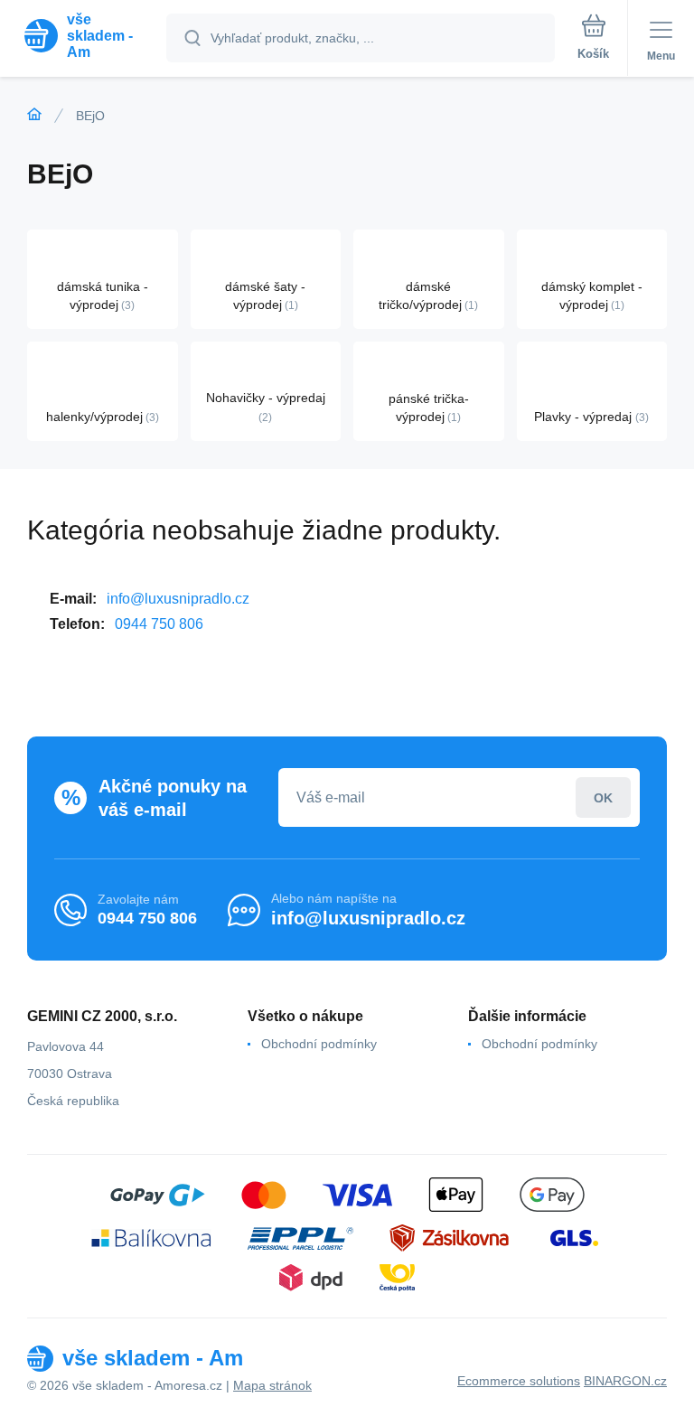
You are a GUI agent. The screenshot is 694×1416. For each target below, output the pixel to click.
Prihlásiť (603, 797)
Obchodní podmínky (319, 1043)
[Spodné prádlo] (34, 115)
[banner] (84, 35)
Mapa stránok (272, 1385)
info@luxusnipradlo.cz (178, 598)
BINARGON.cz (625, 1381)
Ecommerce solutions (518, 1381)
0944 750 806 (159, 624)
